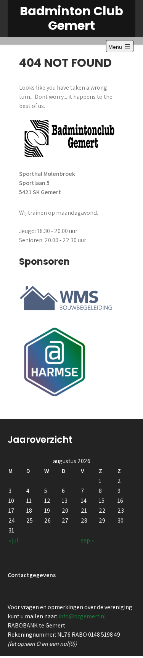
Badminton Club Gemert (71, 18)
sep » (87, 540)
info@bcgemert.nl (82, 616)
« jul (13, 540)
